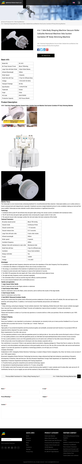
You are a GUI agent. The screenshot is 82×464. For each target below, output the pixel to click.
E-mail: (45, 388)
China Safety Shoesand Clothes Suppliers (71, 437)
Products (8, 21)
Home (4, 21)
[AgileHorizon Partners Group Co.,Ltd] (9, 434)
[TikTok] (18, 447)
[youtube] (12, 447)
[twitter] (9, 447)
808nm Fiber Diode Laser (51, 438)
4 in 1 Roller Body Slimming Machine (63, 376)
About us (28, 438)
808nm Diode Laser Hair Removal (53, 440)
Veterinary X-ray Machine (69, 444)
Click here (12, 443)
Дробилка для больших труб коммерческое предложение (71, 450)
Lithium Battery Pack (68, 453)
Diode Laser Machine (50, 436)
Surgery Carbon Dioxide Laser (52, 445)
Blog (27, 445)
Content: (3, 404)
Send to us (47, 55)
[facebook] (2, 447)
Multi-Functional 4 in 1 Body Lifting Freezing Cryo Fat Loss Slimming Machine (26, 376)
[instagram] (15, 447)
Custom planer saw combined (70, 455)
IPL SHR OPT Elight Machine (52, 451)
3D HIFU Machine (49, 447)
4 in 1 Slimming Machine (18, 21)
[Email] (20, 439)
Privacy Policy (29, 451)
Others (65, 440)
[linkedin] (5, 447)
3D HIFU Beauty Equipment (51, 449)
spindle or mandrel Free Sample (71, 442)
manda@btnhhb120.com (53, 462)
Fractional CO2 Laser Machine (52, 442)
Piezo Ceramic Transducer (70, 447)
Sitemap (28, 449)
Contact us (29, 447)
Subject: (45, 396)
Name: (3, 388)
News (27, 442)
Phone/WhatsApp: (6, 396)
